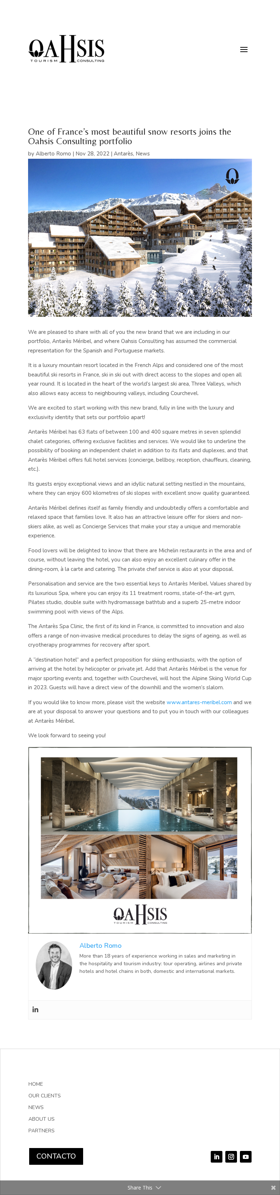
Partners (41, 1131)
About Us (41, 1120)
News (143, 153)
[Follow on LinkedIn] (216, 1157)
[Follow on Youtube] (246, 1157)
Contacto (56, 1156)
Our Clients (44, 1096)
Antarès (123, 153)
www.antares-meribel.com (199, 702)
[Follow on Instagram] (231, 1157)
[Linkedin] (35, 1010)
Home (35, 1085)
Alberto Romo (53, 153)
